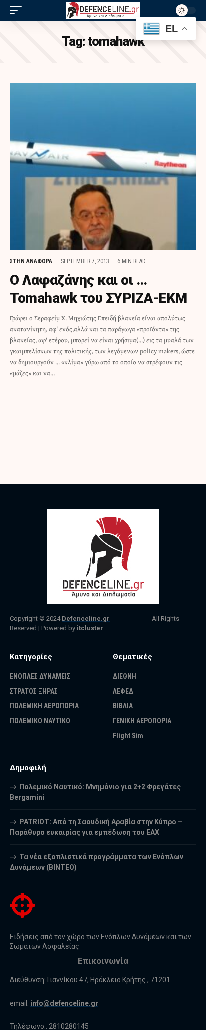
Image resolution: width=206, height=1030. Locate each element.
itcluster (90, 628)
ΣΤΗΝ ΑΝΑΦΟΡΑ (31, 261)
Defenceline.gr (86, 618)
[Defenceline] (103, 10)
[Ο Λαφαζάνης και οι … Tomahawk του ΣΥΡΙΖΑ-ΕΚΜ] (103, 166)
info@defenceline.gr (64, 1003)
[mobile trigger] (18, 10)
